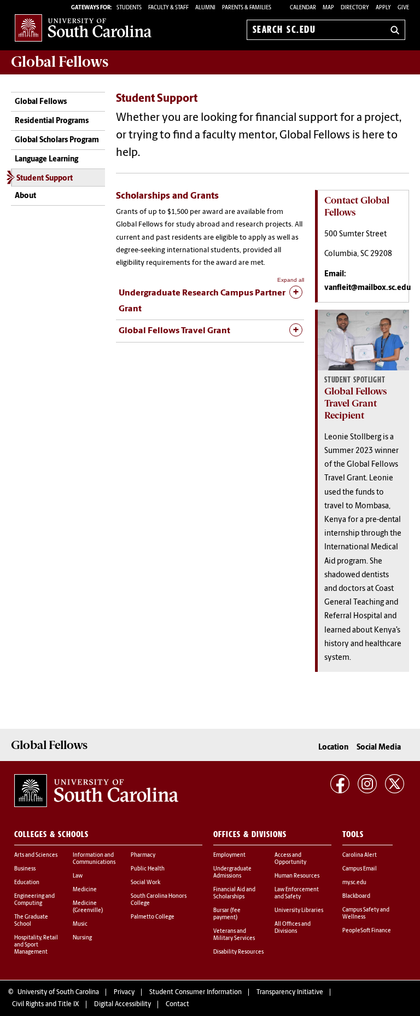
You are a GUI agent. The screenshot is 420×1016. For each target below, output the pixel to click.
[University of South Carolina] (96, 790)
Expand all (290, 280)
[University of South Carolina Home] (83, 27)
